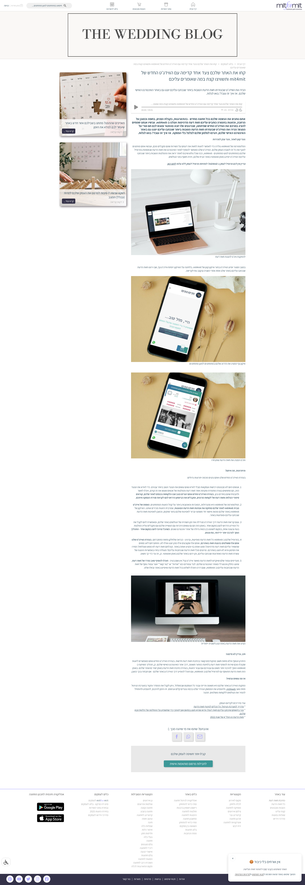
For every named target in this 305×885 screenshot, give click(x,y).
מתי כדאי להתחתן (188, 804)
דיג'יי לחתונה (146, 848)
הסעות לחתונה (145, 859)
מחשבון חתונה (190, 818)
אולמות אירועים (144, 804)
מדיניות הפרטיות (242, 874)
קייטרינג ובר (235, 815)
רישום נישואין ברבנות (187, 807)
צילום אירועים (234, 811)
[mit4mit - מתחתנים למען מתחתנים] (290, 5)
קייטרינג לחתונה (144, 815)
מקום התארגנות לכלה (141, 866)
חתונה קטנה (146, 807)
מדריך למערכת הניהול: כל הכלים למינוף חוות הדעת (219, 706)
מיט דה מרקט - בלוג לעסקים (94, 804)
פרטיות (147, 879)
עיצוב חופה (147, 818)
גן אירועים (147, 800)
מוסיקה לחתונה (233, 807)
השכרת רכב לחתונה (142, 862)
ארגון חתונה (235, 818)
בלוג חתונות (191, 829)
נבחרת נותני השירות (98, 807)
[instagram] (38, 881)
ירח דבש (237, 826)
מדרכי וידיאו (279, 818)
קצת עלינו (280, 811)
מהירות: (230, 110)
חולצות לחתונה (189, 811)
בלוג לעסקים (226, 64)
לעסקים (98, 800)
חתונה (149, 840)
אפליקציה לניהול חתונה (185, 800)
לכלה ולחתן (235, 804)
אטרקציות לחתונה (232, 822)
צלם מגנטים (146, 844)
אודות (182, 879)
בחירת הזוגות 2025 (99, 811)
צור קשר (126, 879)
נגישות (158, 879)
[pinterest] (10, 881)
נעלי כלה (148, 837)
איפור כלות (147, 829)
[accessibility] (6, 862)
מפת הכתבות (190, 833)
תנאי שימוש (170, 879)
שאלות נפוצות (278, 815)
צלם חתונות (146, 855)
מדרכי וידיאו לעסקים (98, 815)
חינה (150, 822)
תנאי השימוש (258, 874)
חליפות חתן (146, 833)
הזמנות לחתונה (189, 815)
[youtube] (19, 881)
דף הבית (241, 64)
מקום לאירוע (235, 800)
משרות (137, 879)
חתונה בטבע (146, 811)
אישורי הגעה (146, 851)
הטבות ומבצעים (277, 807)
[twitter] (29, 881)
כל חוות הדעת (278, 804)
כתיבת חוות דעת (277, 800)
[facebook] (47, 881)
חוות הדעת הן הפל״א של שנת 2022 (227, 717)
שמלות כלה (146, 826)
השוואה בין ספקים (188, 826)
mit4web (231, 689)
